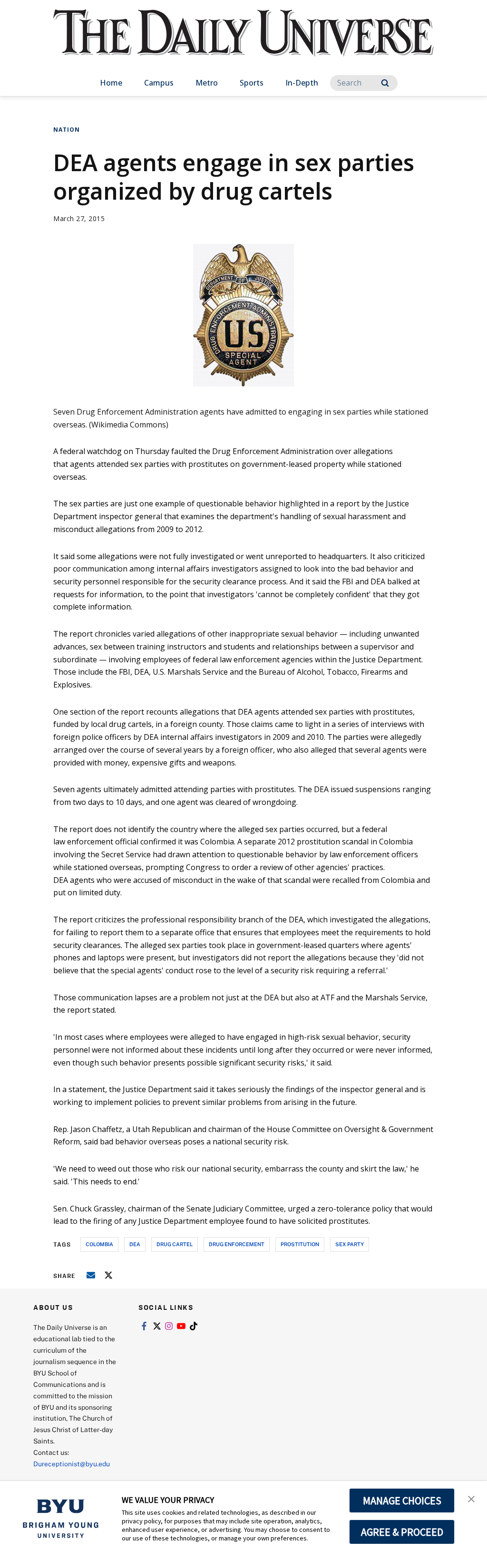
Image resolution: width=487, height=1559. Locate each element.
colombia (99, 1244)
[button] (471, 1498)
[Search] (385, 83)
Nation (66, 130)
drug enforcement (236, 1244)
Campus (159, 82)
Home (111, 82)
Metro (206, 82)
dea (134, 1244)
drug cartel (174, 1244)
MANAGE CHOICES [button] (402, 1500)
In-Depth (301, 82)
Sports (251, 82)
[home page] (243, 43)
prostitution (300, 1244)
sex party (349, 1244)
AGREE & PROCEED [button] (402, 1532)
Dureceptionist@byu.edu (71, 1464)
